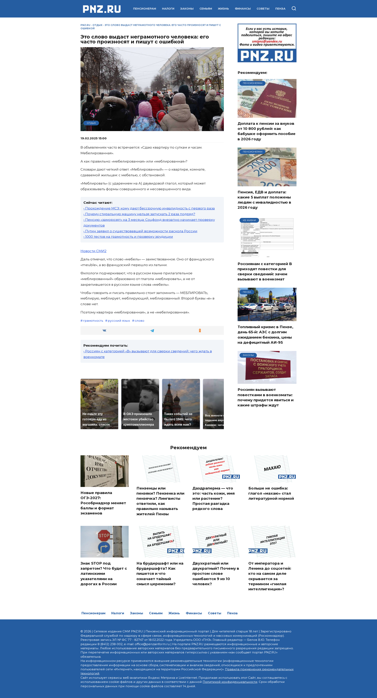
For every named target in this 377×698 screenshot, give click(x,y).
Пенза (280, 8)
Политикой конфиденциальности (230, 682)
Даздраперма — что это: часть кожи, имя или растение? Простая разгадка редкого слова (213, 498)
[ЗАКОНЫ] (267, 381)
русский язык (119, 320)
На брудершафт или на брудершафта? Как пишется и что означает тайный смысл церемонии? (159, 573)
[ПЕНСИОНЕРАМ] (267, 115)
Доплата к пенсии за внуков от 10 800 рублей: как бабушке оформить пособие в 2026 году (267, 131)
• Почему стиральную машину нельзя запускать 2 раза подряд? (139, 214)
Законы (187, 8)
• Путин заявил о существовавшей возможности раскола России (140, 231)
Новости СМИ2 (93, 251)
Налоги (168, 8)
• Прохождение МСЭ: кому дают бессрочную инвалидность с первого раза (149, 208)
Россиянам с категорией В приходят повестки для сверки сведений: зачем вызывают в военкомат (265, 272)
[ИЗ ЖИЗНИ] (267, 255)
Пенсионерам (144, 8)
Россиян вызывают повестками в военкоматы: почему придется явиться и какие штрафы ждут (266, 397)
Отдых (97, 25)
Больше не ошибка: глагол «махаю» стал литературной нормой (271, 493)
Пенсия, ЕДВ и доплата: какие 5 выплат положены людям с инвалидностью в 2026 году (264, 200)
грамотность (93, 320)
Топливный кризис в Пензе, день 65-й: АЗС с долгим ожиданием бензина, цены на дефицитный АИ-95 (265, 335)
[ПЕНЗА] (267, 319)
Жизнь (223, 8)
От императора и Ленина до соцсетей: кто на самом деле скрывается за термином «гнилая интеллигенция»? (269, 576)
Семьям (205, 8)
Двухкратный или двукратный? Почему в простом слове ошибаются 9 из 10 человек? (215, 573)
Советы (263, 8)
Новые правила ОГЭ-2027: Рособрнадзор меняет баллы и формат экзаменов (103, 503)
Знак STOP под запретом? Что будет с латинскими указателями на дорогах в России (104, 573)
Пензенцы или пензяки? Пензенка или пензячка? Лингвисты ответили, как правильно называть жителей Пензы (160, 501)
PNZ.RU (85, 25)
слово (139, 320)
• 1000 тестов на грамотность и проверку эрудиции (128, 237)
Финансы (243, 8)
